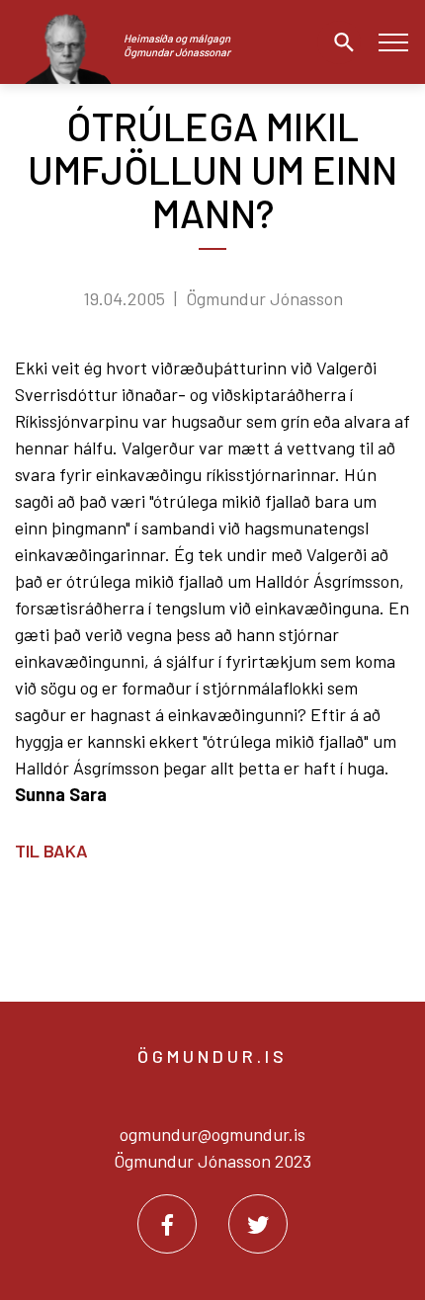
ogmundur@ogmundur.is (212, 1134)
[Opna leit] (339, 42)
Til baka (51, 850)
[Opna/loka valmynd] (393, 42)
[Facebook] (167, 1224)
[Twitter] (258, 1224)
